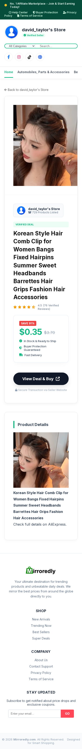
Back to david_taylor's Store (28, 90)
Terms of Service (31, 15)
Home (8, 72)
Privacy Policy (41, 673)
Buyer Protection (46, 12)
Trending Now (41, 625)
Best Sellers (41, 632)
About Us (41, 660)
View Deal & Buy (38, 378)
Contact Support (41, 666)
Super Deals (41, 638)
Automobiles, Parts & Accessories (43, 72)
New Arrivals (41, 619)
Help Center (19, 12)
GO (67, 713)
